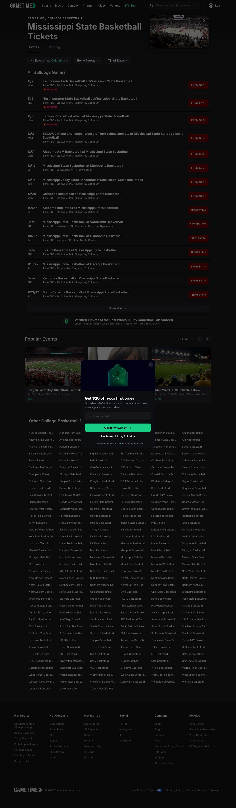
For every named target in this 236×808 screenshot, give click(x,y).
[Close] (150, 364)
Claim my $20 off (116, 427)
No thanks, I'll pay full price (118, 436)
